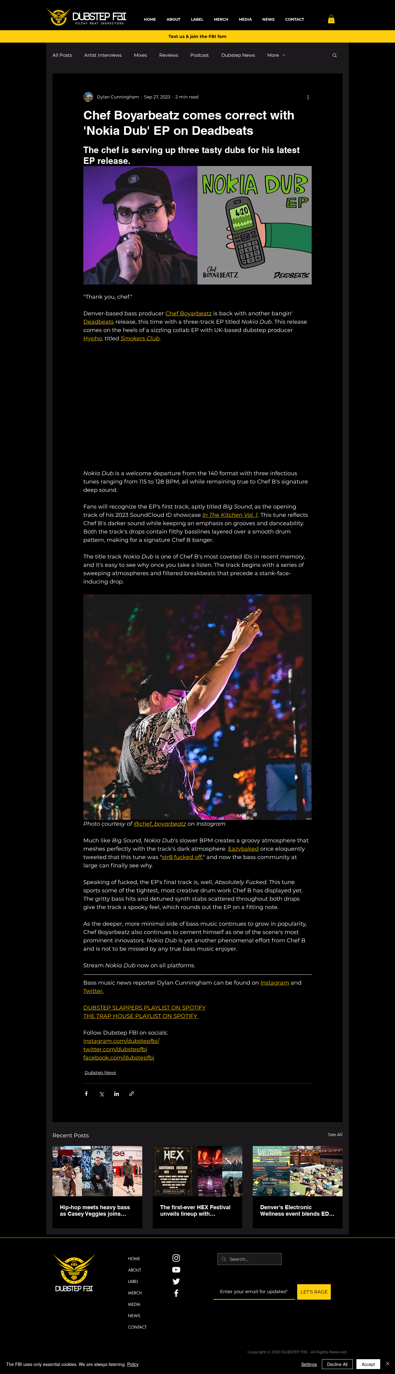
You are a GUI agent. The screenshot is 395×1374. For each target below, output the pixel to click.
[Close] (387, 1364)
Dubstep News (238, 55)
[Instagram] (176, 1258)
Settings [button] (309, 1364)
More (273, 55)
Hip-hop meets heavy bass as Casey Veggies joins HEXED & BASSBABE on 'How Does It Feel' (95, 1210)
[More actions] (308, 97)
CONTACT (137, 1327)
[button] (331, 19)
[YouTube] (176, 1270)
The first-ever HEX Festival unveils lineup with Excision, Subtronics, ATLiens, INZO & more (195, 1210)
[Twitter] (176, 1281)
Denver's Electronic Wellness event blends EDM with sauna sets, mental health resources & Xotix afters (297, 1210)
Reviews (168, 55)
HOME (134, 1258)
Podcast (199, 55)
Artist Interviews (103, 55)
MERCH (135, 1293)
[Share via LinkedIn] (116, 1094)
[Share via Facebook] (86, 1094)
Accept (368, 1364)
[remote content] (197, 406)
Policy (133, 1364)
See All (335, 1134)
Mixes (140, 55)
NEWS (134, 1315)
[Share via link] (132, 1094)
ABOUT (134, 1270)
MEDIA (134, 1304)
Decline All (337, 1364)
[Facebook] (176, 1293)
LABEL (133, 1281)
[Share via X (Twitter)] (101, 1094)
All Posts (62, 55)
